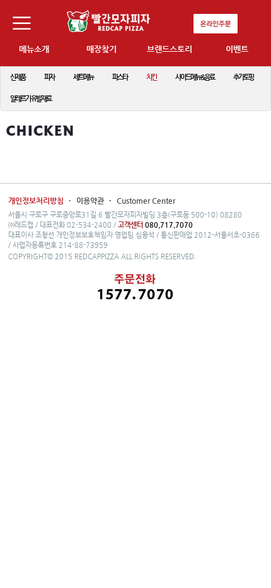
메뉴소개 (34, 49)
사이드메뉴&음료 (194, 77)
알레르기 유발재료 (30, 99)
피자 (49, 77)
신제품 (17, 77)
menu (26, 26)
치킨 (151, 77)
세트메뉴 (83, 77)
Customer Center (146, 200)
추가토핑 (243, 77)
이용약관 (91, 200)
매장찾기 (101, 49)
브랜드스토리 (169, 49)
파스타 (119, 77)
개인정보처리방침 (36, 200)
